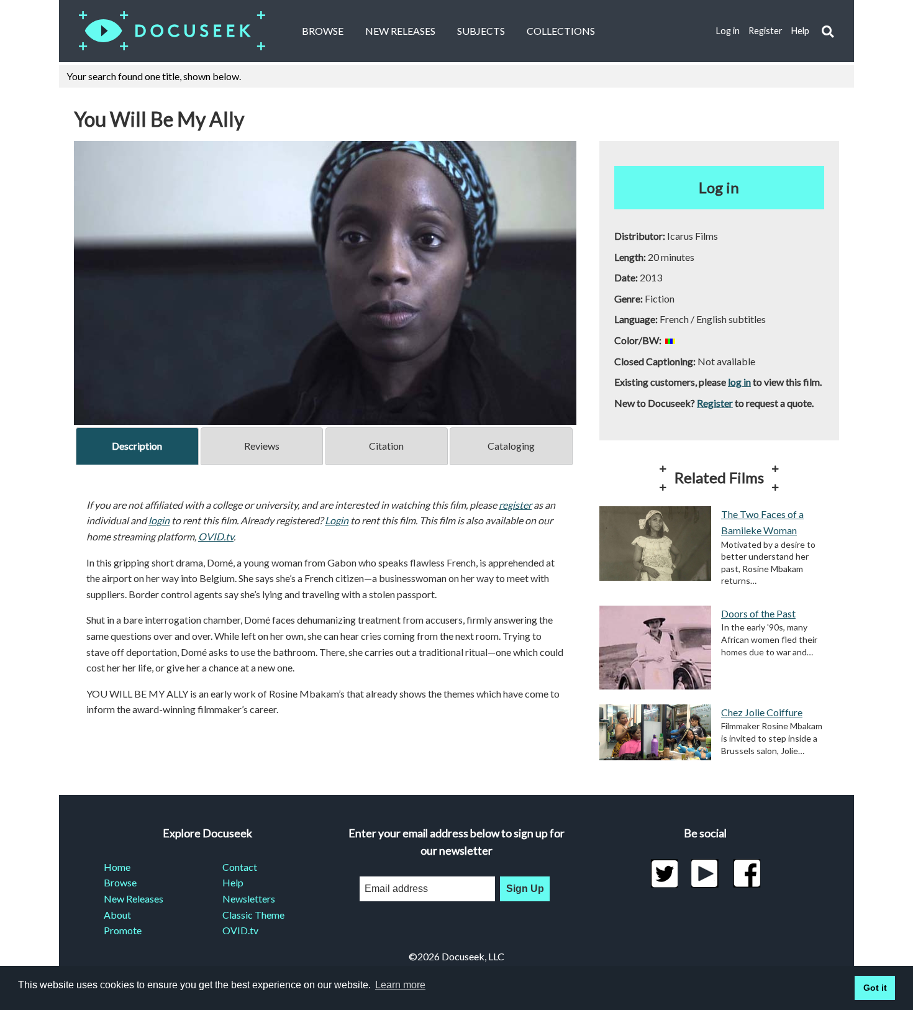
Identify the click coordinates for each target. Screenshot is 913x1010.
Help (800, 30)
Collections (561, 31)
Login (336, 520)
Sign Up (525, 888)
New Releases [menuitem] (133, 898)
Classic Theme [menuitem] (253, 915)
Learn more (400, 985)
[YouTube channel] (705, 873)
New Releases (400, 31)
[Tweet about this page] (664, 873)
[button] (828, 31)
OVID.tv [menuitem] (240, 930)
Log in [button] (719, 187)
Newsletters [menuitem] (248, 898)
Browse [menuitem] (120, 882)
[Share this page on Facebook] (747, 873)
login (159, 520)
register (515, 505)
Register (765, 30)
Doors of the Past (758, 613)
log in (739, 382)
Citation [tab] (386, 446)
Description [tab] (137, 446)
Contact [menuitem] (239, 867)
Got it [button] (875, 988)
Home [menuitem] (117, 867)
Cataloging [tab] (511, 446)
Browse (322, 31)
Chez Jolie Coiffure (761, 712)
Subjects (481, 31)
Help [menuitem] (232, 882)
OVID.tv (216, 536)
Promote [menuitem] (123, 930)
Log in (728, 30)
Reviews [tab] (261, 446)
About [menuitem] (117, 915)
